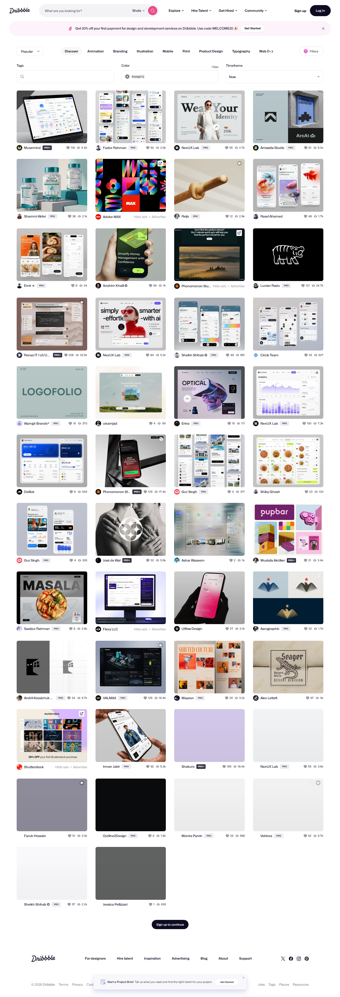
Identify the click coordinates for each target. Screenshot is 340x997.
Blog (204, 958)
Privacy (77, 984)
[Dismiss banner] (243, 977)
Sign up (300, 11)
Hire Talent (199, 10)
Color (125, 65)
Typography (241, 51)
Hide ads (140, 217)
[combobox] (84, 10)
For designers (95, 958)
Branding (120, 51)
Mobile (168, 51)
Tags (20, 65)
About (223, 958)
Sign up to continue (170, 924)
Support (245, 958)
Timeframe (234, 65)
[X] (283, 958)
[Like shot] (79, 135)
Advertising (180, 958)
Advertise (159, 217)
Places (284, 984)
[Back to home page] (19, 10)
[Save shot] (69, 135)
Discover (71, 51)
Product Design (211, 51)
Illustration (145, 51)
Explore (174, 10)
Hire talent (125, 958)
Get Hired (226, 10)
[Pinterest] (307, 958)
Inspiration (152, 958)
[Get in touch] (60, 135)
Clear (215, 67)
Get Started (252, 28)
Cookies (93, 984)
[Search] (152, 10)
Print (186, 51)
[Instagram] (299, 958)
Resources (301, 984)
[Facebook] (291, 958)
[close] (323, 28)
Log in (320, 10)
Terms (63, 984)
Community (254, 10)
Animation (95, 51)
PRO (47, 147)
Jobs (261, 984)
